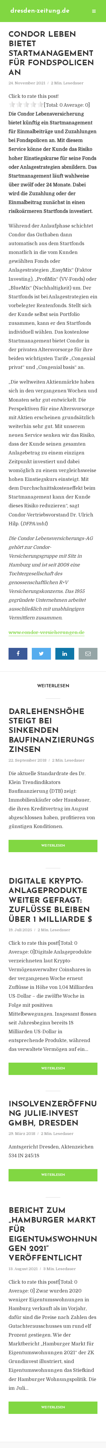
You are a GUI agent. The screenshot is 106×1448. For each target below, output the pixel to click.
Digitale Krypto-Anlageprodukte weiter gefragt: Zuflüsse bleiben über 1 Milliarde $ (50, 901)
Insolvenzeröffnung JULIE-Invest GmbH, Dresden (53, 1114)
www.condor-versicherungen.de (47, 632)
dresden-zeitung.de (39, 11)
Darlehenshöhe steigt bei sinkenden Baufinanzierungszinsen (51, 731)
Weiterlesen (53, 845)
